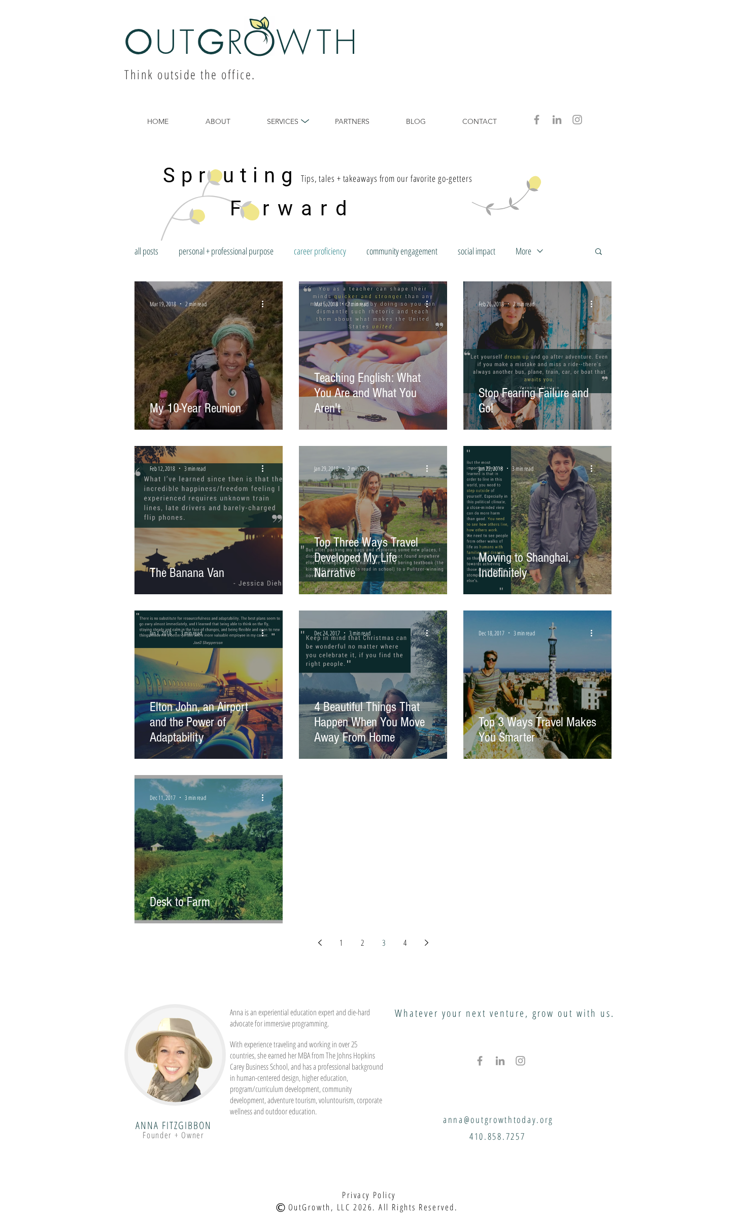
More (523, 250)
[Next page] (426, 943)
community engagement (401, 250)
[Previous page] (320, 943)
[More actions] (266, 304)
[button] (598, 252)
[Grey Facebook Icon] (536, 119)
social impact (476, 250)
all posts (146, 250)
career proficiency (320, 250)
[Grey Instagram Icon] (577, 119)
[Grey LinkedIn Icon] (557, 119)
